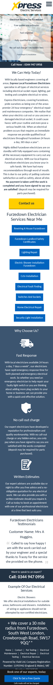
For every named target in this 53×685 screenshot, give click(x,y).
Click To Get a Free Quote (26, 678)
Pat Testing (31, 650)
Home (8, 650)
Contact (18, 650)
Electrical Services (31, 657)
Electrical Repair (28, 653)
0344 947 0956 (33, 64)
